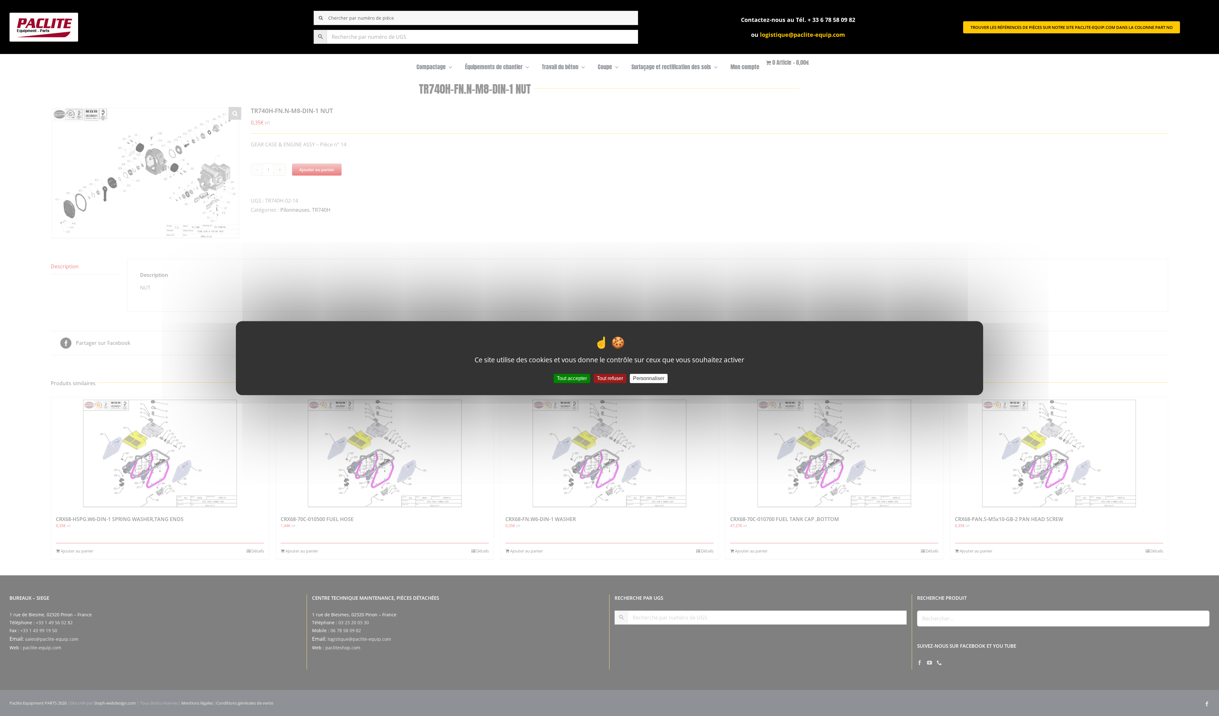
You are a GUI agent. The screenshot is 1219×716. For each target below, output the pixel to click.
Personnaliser (648, 378)
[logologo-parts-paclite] (44, 15)
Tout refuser (610, 378)
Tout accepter (572, 378)
